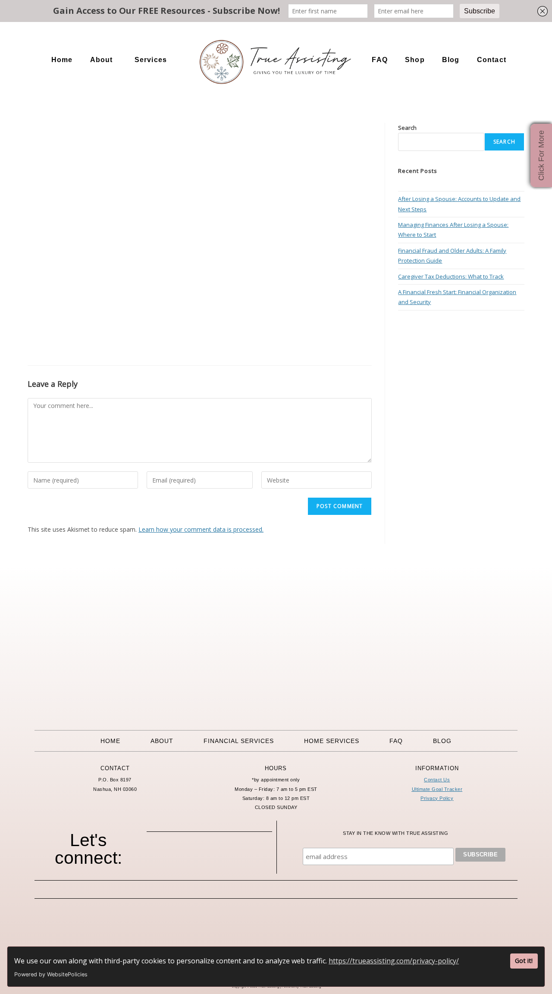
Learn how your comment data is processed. (200, 529)
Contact (491, 59)
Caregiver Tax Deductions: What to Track (451, 276)
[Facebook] (174, 857)
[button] (104, 60)
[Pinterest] (221, 857)
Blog (451, 59)
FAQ (380, 59)
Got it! (524, 960)
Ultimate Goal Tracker (437, 789)
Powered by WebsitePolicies (51, 974)
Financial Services (239, 740)
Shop (415, 59)
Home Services (331, 740)
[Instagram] (197, 857)
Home (62, 59)
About (101, 59)
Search (407, 128)
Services (151, 59)
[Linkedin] (245, 857)
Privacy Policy (436, 798)
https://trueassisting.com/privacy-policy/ (394, 961)
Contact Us (437, 779)
